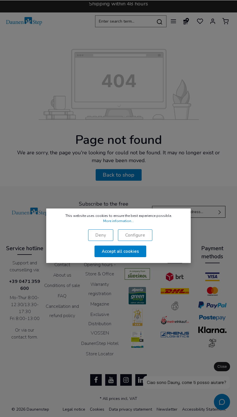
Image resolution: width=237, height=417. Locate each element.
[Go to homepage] (24, 21)
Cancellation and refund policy (62, 311)
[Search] (159, 21)
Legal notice (74, 409)
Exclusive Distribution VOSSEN (99, 323)
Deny (100, 235)
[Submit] (219, 212)
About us (62, 275)
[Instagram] (126, 380)
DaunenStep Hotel (99, 343)
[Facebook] (96, 380)
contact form (24, 337)
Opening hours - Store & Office (100, 269)
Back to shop (118, 174)
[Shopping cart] (225, 21)
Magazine (99, 304)
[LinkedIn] (141, 380)
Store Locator (100, 354)
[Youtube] (111, 380)
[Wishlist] (200, 21)
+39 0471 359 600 (24, 285)
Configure (135, 235)
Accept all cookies (120, 251)
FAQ (62, 296)
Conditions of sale (62, 285)
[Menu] (173, 21)
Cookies (97, 409)
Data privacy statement (130, 409)
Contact (62, 264)
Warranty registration (99, 289)
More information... (118, 221)
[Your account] (213, 21)
